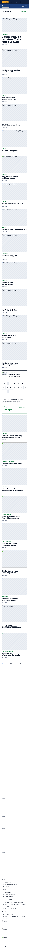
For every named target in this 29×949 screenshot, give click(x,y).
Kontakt (7, 886)
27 (21, 387)
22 (3, 387)
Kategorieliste (9, 914)
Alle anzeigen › (23, 11)
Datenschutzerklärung (11, 884)
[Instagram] (20, 2)
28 (25, 387)
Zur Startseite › (23, 407)
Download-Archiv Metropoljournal (14, 902)
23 (7, 387)
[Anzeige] (14, 749)
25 (14, 387)
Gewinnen (11, 2)
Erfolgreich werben (10, 894)
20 (18, 383)
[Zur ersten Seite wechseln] (4, 383)
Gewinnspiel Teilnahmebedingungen (15, 916)
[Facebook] (16, 2)
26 (18, 387)
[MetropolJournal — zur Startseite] (5, 6)
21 (22, 383)
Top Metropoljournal (10, 908)
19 (14, 383)
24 (10, 387)
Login (6, 918)
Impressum (8, 882)
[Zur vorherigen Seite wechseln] (10, 383)
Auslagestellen (9, 896)
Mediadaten (8, 892)
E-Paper (5, 2)
